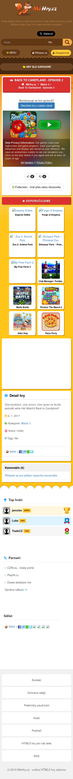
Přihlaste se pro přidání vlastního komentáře (31, 475)
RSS (36, 756)
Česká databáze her (19, 582)
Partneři (36, 730)
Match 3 (26, 423)
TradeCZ (17, 531)
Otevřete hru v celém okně (36, 105)
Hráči (36, 718)
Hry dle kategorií (38, 67)
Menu (13, 52)
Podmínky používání (36, 705)
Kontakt (36, 680)
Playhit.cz (13, 575)
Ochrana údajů (36, 693)
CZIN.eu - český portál (20, 568)
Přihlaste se (41, 52)
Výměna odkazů (15, 589)
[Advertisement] (36, 363)
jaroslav (17, 510)
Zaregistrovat (62, 52)
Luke (15, 520)
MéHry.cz (36, 8)
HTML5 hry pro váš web (36, 743)
